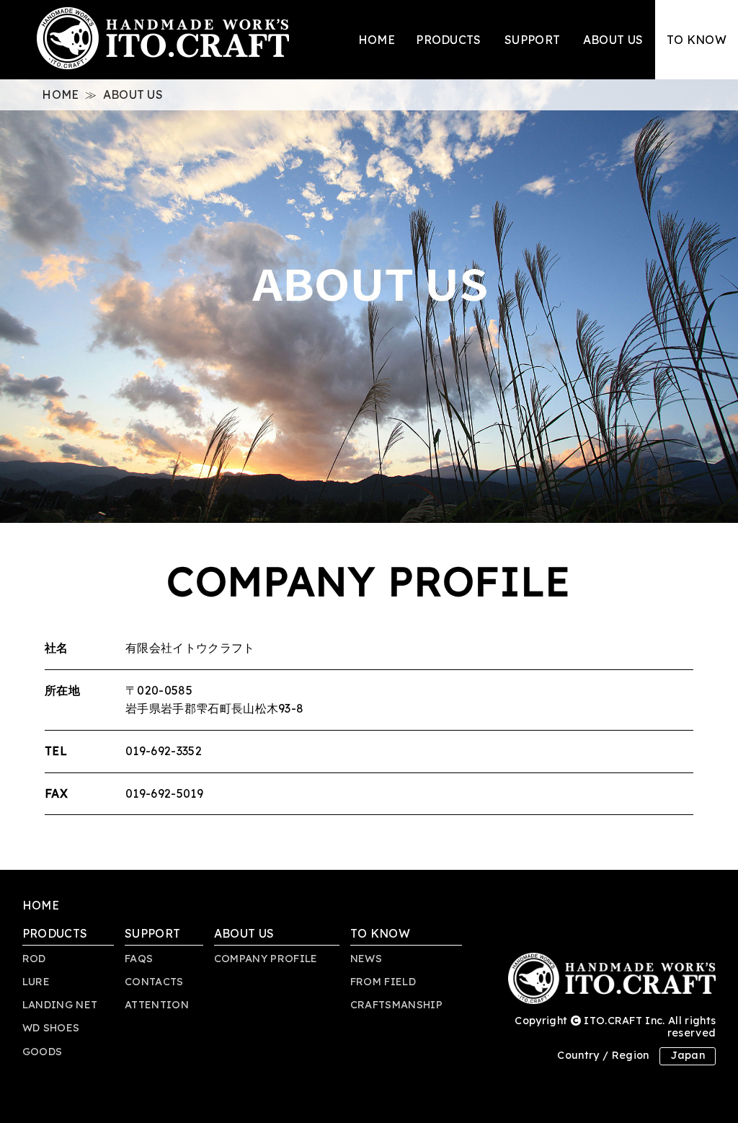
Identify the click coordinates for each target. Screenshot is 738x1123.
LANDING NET (60, 1004)
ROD (34, 958)
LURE (36, 981)
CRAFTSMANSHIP (396, 1004)
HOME (376, 39)
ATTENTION (157, 1004)
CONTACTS (154, 981)
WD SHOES (51, 1027)
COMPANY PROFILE (266, 958)
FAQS (139, 958)
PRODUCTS (448, 39)
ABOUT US (613, 39)
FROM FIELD (383, 981)
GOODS (42, 1051)
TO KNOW (696, 39)
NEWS (366, 958)
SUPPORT (532, 39)
